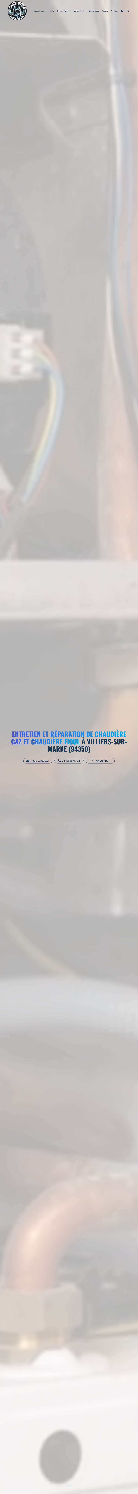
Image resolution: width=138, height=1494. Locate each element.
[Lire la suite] (69, 1484)
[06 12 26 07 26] (122, 11)
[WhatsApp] (127, 11)
